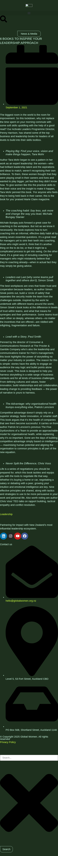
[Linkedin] (3, 536)
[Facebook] (24, 536)
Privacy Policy (8, 742)
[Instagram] (10, 536)
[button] (29, 13)
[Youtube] (17, 536)
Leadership (6, 514)
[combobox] (29, 758)
